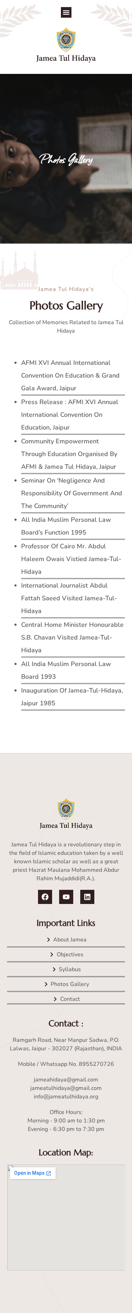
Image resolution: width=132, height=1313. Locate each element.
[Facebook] (45, 897)
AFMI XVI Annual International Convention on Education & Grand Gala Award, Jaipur (70, 375)
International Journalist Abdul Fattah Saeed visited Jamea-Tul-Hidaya (69, 598)
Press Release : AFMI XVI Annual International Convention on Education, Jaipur (69, 415)
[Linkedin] (87, 897)
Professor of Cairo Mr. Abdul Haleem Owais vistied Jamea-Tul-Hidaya (71, 559)
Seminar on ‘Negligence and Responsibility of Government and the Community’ (71, 493)
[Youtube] (66, 897)
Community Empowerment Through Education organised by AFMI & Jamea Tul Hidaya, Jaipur (69, 454)
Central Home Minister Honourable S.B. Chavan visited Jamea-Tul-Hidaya (72, 637)
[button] (66, 12)
